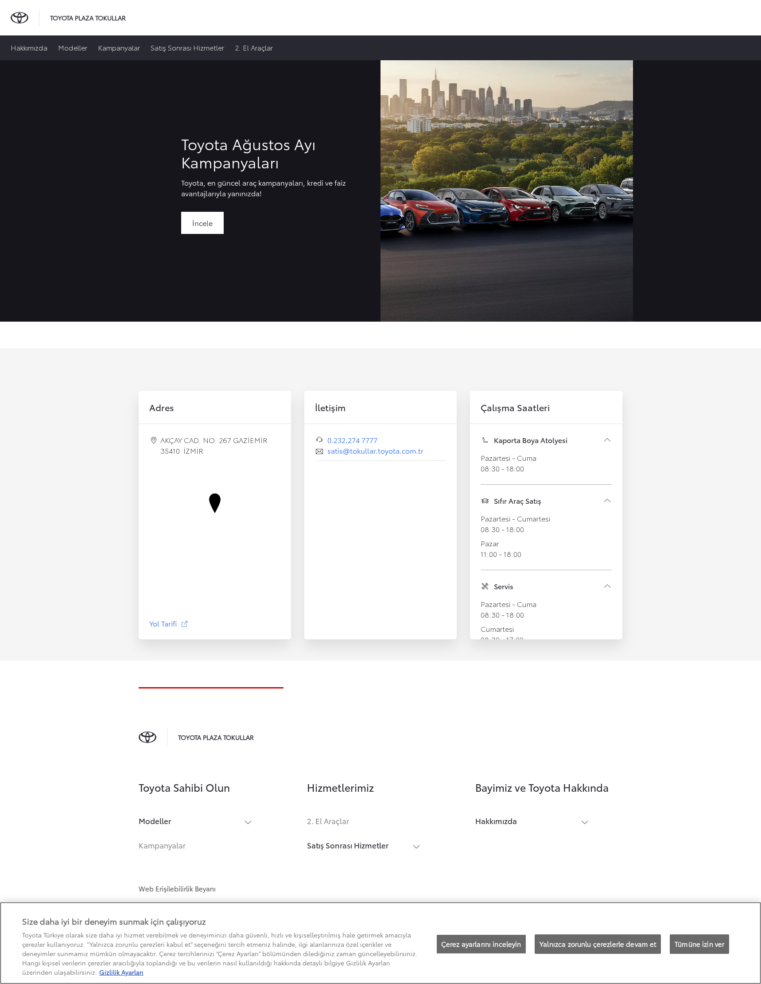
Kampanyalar (119, 47)
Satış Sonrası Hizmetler (187, 47)
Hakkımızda (29, 47)
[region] (380, 943)
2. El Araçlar (254, 47)
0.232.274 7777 (352, 440)
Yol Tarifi (169, 623)
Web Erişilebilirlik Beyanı (177, 888)
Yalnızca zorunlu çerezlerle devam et (598, 944)
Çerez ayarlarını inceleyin (481, 944)
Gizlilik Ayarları (121, 972)
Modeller (72, 47)
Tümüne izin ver (699, 944)
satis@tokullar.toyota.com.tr (375, 450)
